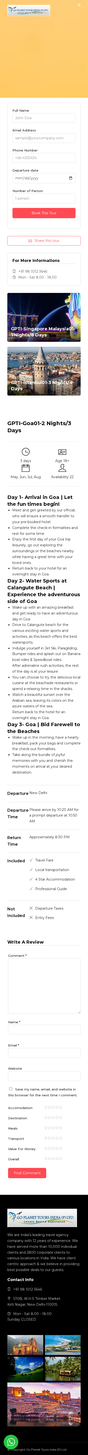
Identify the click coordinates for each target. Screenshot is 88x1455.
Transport (16, 1139)
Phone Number (25, 150)
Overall (13, 1159)
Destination (17, 1118)
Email (13, 1045)
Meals (13, 1128)
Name (14, 1022)
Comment (17, 956)
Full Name (20, 110)
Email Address (24, 130)
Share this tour (46, 240)
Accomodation (20, 1108)
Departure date (25, 170)
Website (15, 1068)
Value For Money (21, 1149)
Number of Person (27, 191)
